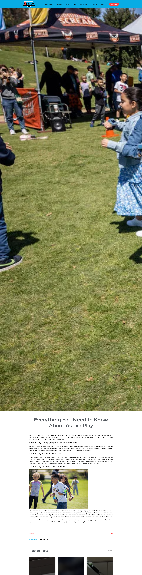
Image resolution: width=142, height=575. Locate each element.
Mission (59, 4)
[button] (40, 539)
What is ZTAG (49, 4)
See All (110, 550)
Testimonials (83, 4)
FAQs (74, 4)
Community (94, 4)
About (67, 4)
